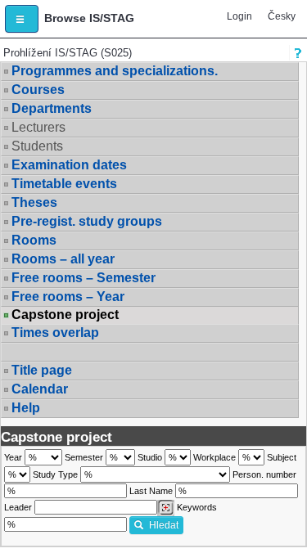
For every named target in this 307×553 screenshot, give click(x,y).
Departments (51, 108)
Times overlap (55, 332)
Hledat (163, 525)
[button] (21, 19)
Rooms (33, 240)
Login (239, 16)
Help (25, 408)
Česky (282, 16)
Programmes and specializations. (114, 71)
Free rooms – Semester (83, 278)
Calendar (39, 389)
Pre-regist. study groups (86, 221)
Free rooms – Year (67, 296)
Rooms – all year (63, 259)
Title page (41, 370)
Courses (38, 90)
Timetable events (64, 184)
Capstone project (65, 315)
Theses (34, 202)
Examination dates (69, 165)
